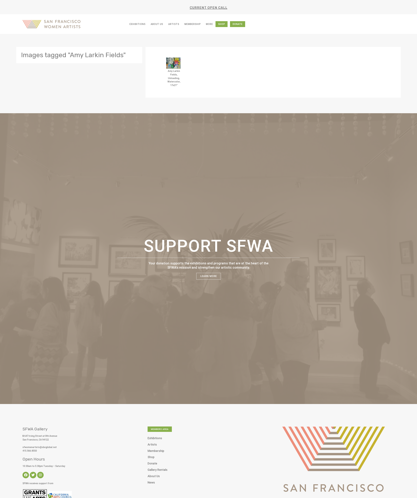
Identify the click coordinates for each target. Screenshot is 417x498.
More (209, 24)
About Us (157, 24)
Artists (173, 24)
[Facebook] (25, 475)
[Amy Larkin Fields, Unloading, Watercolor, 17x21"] (173, 63)
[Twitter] (33, 475)
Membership (192, 24)
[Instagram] (40, 475)
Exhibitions (137, 24)
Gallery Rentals (157, 469)
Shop (221, 24)
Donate (238, 24)
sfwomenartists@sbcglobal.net (39, 447)
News (151, 482)
